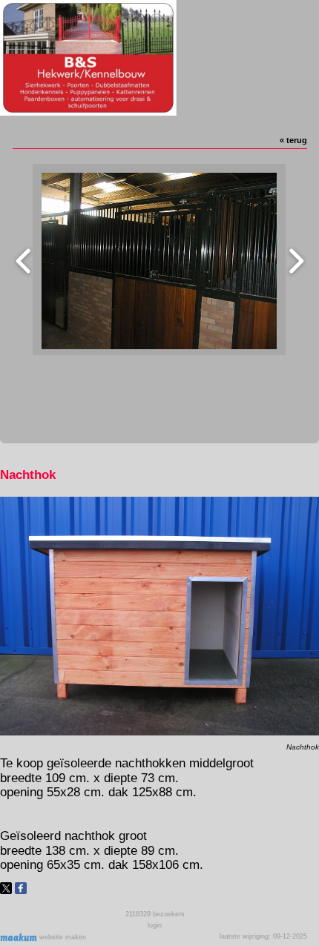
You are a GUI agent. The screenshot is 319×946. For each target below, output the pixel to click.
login (155, 925)
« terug (293, 140)
